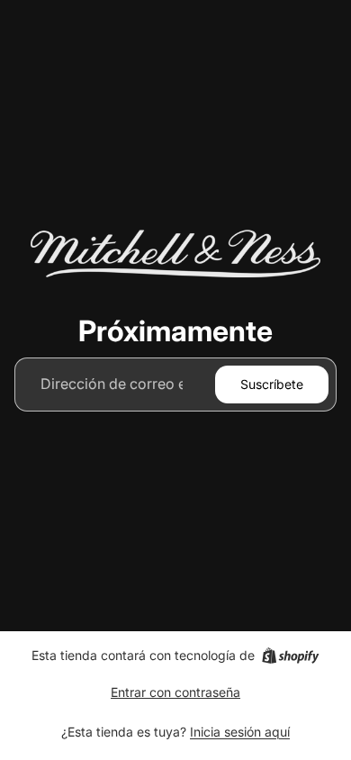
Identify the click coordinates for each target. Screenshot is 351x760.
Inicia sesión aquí (240, 731)
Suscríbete (271, 384)
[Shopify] (290, 655)
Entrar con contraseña (175, 692)
